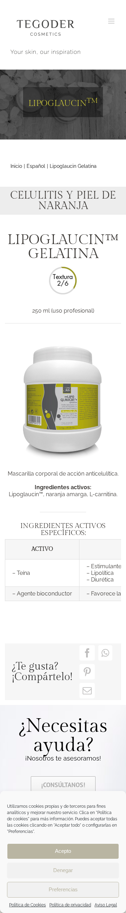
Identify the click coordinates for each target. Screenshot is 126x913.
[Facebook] (87, 652)
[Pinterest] (87, 671)
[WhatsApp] (105, 652)
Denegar (63, 870)
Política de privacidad (70, 905)
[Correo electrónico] (87, 690)
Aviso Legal (105, 905)
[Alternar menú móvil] (111, 21)
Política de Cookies (27, 905)
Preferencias (63, 889)
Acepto (63, 851)
